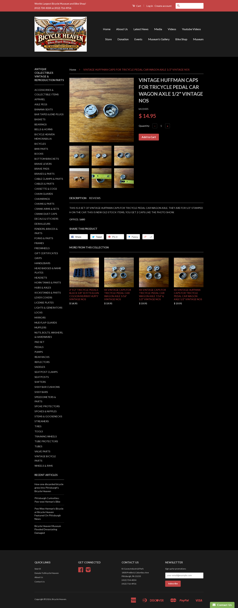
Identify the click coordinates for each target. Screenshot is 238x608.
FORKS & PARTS (43, 238)
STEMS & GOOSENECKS (48, 416)
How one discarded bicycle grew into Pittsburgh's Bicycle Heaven (48, 487)
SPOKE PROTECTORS (47, 406)
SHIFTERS (40, 381)
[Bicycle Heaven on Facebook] (80, 571)
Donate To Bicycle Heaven (46, 573)
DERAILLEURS (42, 223)
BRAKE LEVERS (43, 163)
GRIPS (38, 258)
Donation (123, 39)
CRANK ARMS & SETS (46, 208)
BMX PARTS (41, 148)
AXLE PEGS (40, 104)
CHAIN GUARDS (43, 193)
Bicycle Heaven (59, 599)
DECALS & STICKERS (46, 218)
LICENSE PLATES (44, 302)
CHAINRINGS (42, 198)
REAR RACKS (41, 356)
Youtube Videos (191, 29)
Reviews (95, 198)
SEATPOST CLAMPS (46, 371)
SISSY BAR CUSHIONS (47, 386)
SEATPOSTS (41, 376)
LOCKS (38, 312)
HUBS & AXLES (42, 287)
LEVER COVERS (43, 297)
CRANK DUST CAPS (45, 213)
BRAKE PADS (41, 168)
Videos (172, 29)
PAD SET (39, 341)
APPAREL (39, 99)
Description (77, 198)
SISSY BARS (41, 391)
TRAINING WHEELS (45, 436)
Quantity (144, 125)
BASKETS (39, 119)
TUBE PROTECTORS (46, 441)
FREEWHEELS (42, 248)
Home (106, 29)
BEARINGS (40, 124)
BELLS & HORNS (43, 129)
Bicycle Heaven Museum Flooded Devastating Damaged (47, 529)
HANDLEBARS (42, 263)
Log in (150, 5)
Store (108, 39)
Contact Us (39, 581)
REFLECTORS (42, 361)
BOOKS (38, 153)
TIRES (37, 426)
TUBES (38, 446)
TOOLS (38, 431)
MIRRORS (40, 317)
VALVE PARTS (42, 451)
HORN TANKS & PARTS (47, 282)
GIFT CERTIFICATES (46, 253)
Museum (198, 39)
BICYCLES (40, 143)
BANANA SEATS (43, 109)
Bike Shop (181, 39)
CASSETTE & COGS (45, 188)
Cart (138, 5)
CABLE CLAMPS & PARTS (48, 178)
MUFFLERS (40, 327)
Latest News (140, 29)
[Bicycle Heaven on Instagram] (88, 571)
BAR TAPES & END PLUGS (49, 114)
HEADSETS (40, 277)
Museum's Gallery (159, 39)
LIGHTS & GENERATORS (48, 307)
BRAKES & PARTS (44, 173)
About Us (122, 29)
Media (158, 29)
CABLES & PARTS (44, 183)
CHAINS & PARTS (44, 203)
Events (138, 39)
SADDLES (39, 366)
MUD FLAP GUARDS (45, 322)
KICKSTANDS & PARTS (47, 292)
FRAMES (39, 243)
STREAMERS (41, 421)
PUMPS (38, 351)
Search (37, 568)
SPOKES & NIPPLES (45, 411)
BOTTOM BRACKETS (46, 158)
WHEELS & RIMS (43, 465)
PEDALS (39, 346)
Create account (163, 5)
